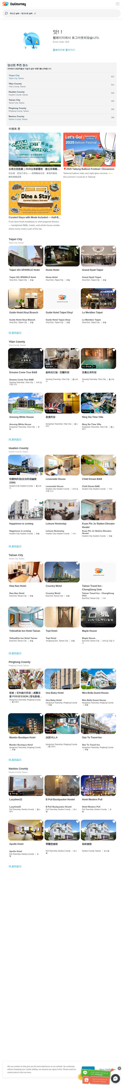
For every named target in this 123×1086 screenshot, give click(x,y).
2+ (56, 367)
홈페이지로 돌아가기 (64, 50)
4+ (94, 367)
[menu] (118, 3)
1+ (18, 473)
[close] (119, 1068)
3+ (55, 732)
